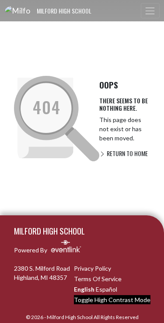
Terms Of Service (98, 278)
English (84, 289)
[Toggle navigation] (150, 10)
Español (106, 289)
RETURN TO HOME (126, 153)
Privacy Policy (92, 268)
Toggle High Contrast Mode (112, 299)
